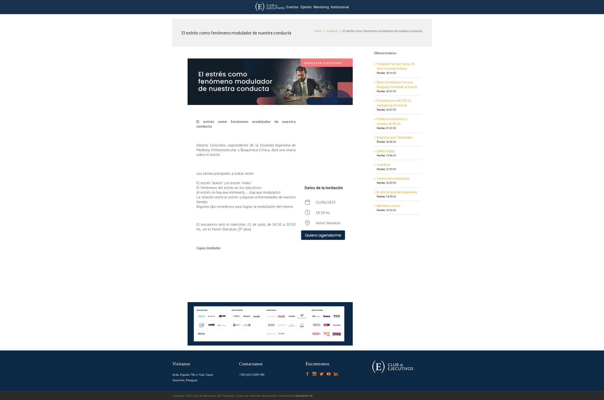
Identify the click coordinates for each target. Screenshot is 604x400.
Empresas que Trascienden (394, 137)
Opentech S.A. (304, 395)
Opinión (306, 7)
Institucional (340, 7)
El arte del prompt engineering (397, 192)
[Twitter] (321, 374)
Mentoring (321, 7)
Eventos (292, 7)
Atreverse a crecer (388, 206)
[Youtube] (329, 374)
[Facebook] (307, 374)
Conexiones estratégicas (393, 178)
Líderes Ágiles (386, 151)
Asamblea (383, 165)
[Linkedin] (336, 374)
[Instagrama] (314, 374)
